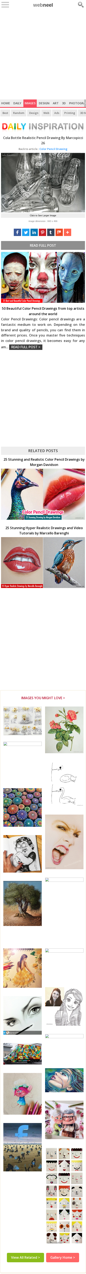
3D (64, 103)
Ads (56, 113)
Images (30, 103)
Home (5, 103)
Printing (69, 113)
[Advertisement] (43, 54)
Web (46, 113)
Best (5, 113)
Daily (17, 103)
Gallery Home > (62, 1257)
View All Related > (25, 1257)
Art (56, 103)
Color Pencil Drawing (43, 149)
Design (44, 103)
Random (18, 113)
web (43, 5)
